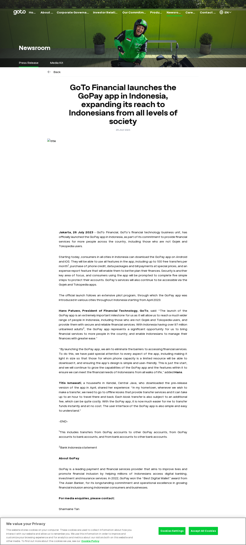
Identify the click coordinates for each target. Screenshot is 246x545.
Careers (191, 12)
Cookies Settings (172, 530)
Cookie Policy (90, 541)
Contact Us (208, 12)
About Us (47, 12)
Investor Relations (106, 12)
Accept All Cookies (203, 530)
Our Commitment (134, 12)
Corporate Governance (73, 12)
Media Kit (56, 63)
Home (33, 12)
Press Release (28, 63)
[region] (123, 531)
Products (157, 12)
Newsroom (174, 12)
